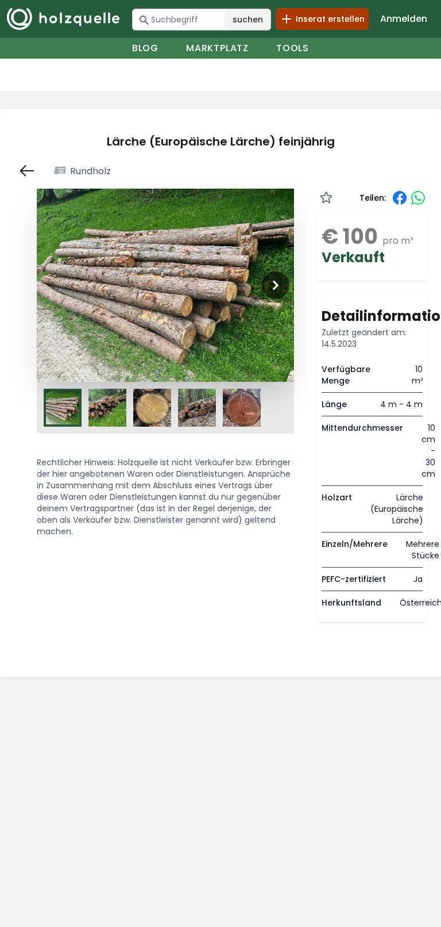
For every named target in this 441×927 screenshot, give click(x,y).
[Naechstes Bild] (275, 285)
